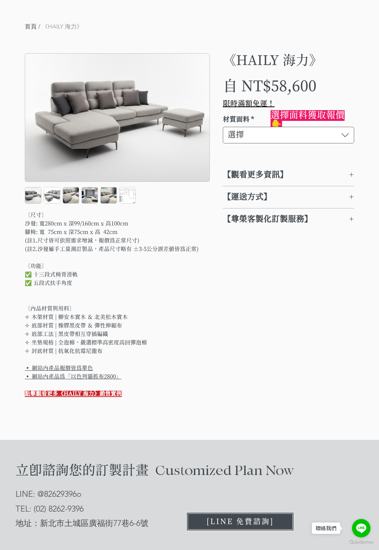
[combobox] (288, 135)
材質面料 (238, 119)
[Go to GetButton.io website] (361, 542)
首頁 (31, 26)
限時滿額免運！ (249, 103)
